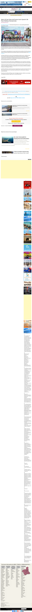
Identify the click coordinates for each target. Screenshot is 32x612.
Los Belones (2, 581)
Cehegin (12, 573)
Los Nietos (2, 582)
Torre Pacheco (3, 600)
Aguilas (7, 568)
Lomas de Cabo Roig (23, 596)
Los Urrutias (2, 583)
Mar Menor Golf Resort (2, 584)
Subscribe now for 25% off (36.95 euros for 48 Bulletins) (19, 94)
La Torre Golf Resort (2, 578)
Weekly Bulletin (3, 606)
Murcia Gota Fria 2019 (3, 605)
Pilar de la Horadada (2, 586)
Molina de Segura (17, 580)
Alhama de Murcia (7, 571)
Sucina (17, 586)
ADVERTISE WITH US (8, 7)
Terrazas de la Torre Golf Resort (3, 598)
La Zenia (22, 595)
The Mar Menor (3, 567)
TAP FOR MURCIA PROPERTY (16, 15)
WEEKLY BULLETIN (13, 7)
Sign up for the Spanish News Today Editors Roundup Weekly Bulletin (15, 91)
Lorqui (17, 578)
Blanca (17, 572)
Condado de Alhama (7, 574)
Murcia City (17, 583)
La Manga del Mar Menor (3, 575)
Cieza (12, 574)
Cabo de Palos (3, 568)
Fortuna (12, 575)
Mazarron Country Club (23, 585)
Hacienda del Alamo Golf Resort (8, 578)
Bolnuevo (7, 572)
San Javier (2, 592)
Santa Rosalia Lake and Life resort (3, 596)
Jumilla (12, 576)
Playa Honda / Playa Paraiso (3, 588)
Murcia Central (18, 567)
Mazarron (7, 580)
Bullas (12, 569)
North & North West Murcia (13, 567)
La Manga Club (3, 574)
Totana (7, 585)
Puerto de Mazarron (7, 582)
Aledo (7, 569)
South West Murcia (8, 567)
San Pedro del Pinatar (5, 24)
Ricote (17, 585)
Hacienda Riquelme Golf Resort (18, 577)
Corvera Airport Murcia (3, 604)
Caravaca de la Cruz (13, 572)
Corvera (17, 573)
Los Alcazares (3, 580)
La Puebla (2, 576)
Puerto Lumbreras (7, 583)
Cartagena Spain (3, 603)
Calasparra (12, 570)
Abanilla (17, 568)
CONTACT (4, 7)
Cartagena (2, 569)
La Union (2, 579)
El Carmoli (2, 570)
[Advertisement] (16, 169)
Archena (17, 571)
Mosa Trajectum (17, 582)
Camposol (7, 573)
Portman (2, 589)
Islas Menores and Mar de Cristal (3, 572)
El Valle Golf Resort (17, 574)
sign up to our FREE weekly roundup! (18, 97)
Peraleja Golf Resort (18, 584)
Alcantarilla (17, 570)
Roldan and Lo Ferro (3, 591)
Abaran (17, 569)
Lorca (7, 579)
